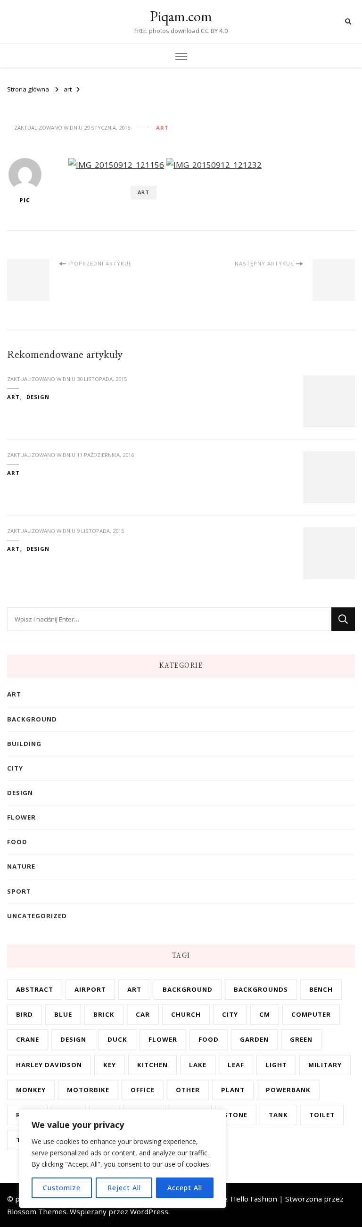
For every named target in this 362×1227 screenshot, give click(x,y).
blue (63, 1014)
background (32, 719)
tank (278, 1115)
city (15, 768)
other (188, 1090)
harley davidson (49, 1065)
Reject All (124, 1187)
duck (117, 1039)
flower (21, 817)
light (276, 1065)
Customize (62, 1187)
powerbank (288, 1090)
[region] (122, 1158)
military (325, 1065)
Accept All (184, 1187)
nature (21, 866)
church (186, 1014)
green (301, 1039)
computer (311, 1014)
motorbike (88, 1090)
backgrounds (261, 989)
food (17, 841)
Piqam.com (181, 16)
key (109, 1065)
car (143, 1014)
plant (233, 1090)
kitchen (152, 1065)
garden (254, 1039)
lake (197, 1065)
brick (104, 1014)
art (162, 127)
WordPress (149, 1211)
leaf (236, 1065)
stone (235, 1115)
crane (27, 1039)
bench (321, 989)
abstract (34, 989)
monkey (31, 1090)
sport (19, 891)
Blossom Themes (36, 1211)
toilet (322, 1115)
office (143, 1090)
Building (24, 743)
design (37, 396)
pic (24, 200)
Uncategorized (37, 916)
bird (24, 1014)
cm (264, 1014)
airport (90, 989)
